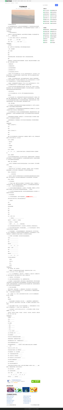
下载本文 (29, 8)
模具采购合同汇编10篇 (10, 400)
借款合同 (53, 40)
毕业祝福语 (53, 42)
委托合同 (45, 40)
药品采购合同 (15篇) (10, 401)
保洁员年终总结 (46, 33)
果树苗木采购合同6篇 (10, 396)
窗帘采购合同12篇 (26, 397)
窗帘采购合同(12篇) (10, 397)
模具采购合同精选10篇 (27, 400)
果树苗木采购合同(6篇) (27, 396)
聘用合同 (45, 38)
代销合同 (53, 38)
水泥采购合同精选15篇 (27, 401)
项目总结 (45, 42)
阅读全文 (25, 8)
